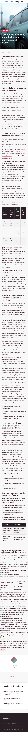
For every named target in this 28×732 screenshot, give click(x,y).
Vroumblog (14, 1)
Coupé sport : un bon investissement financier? (13, 704)
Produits (5, 30)
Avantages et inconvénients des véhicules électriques (12, 699)
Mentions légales (6, 723)
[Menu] (22, 1)
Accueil (3, 52)
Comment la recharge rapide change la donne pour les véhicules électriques (13, 693)
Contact (14, 723)
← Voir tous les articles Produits (9, 677)
